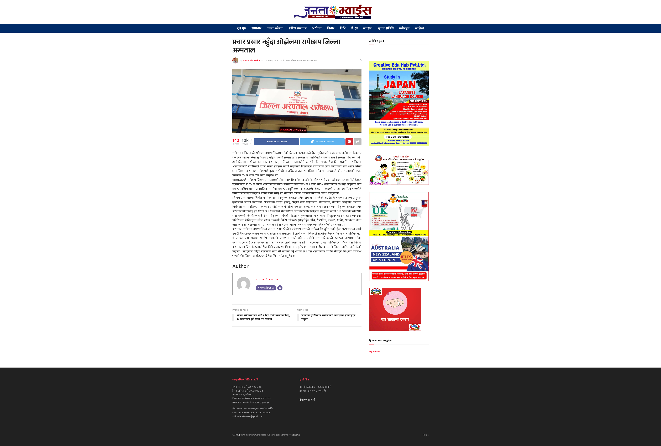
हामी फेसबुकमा (377, 41)
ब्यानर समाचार (303, 60)
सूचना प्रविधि (386, 28)
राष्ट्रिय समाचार (298, 28)
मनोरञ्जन (404, 28)
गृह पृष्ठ (241, 28)
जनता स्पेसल (275, 28)
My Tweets (374, 351)
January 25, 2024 (274, 60)
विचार (330, 28)
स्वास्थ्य (367, 28)
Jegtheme (295, 435)
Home (426, 435)
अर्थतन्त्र (317, 28)
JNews (242, 435)
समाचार (256, 28)
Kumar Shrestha (251, 60)
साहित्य (419, 28)
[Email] (279, 287)
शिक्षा (354, 28)
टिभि (343, 28)
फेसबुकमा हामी (307, 399)
